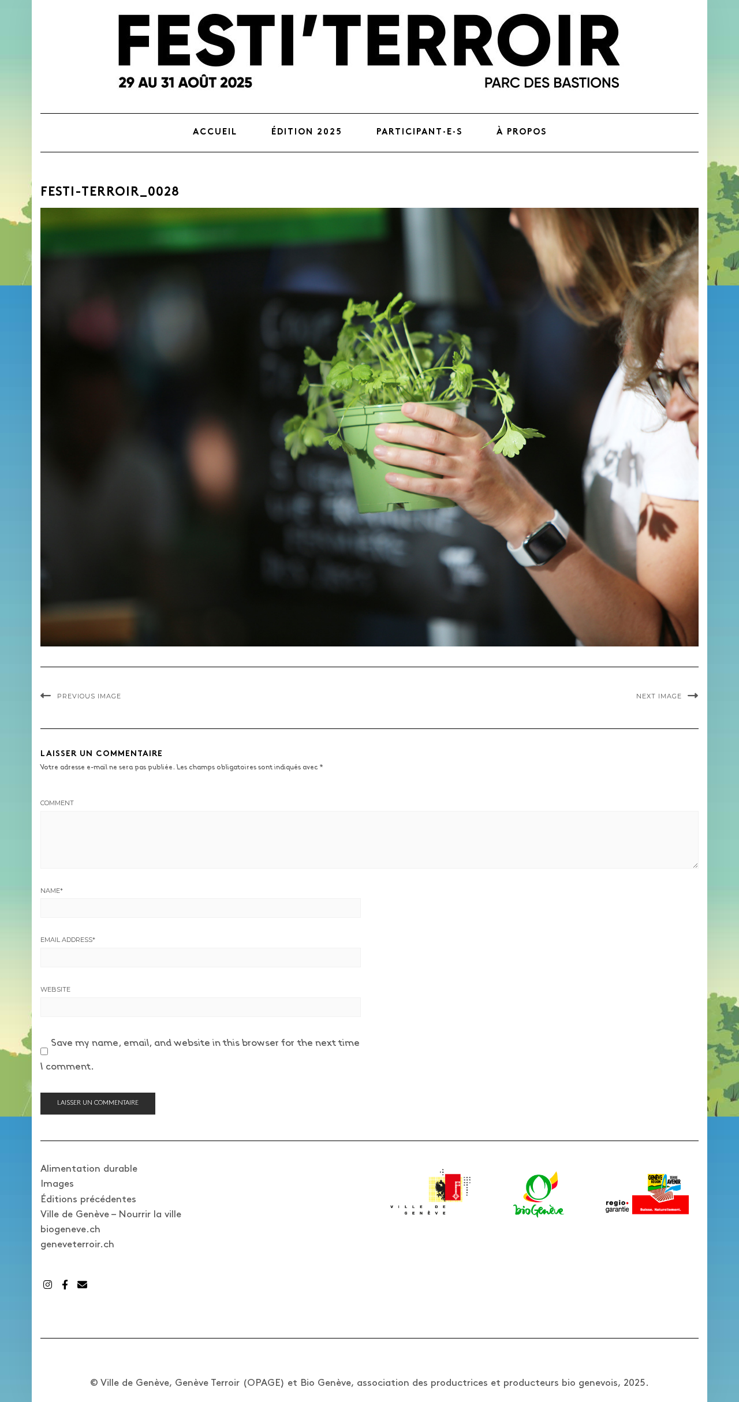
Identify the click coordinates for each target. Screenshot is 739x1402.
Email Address (67, 940)
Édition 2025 (306, 132)
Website (55, 989)
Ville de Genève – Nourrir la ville (110, 1214)
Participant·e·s (419, 132)
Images (57, 1183)
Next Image (659, 696)
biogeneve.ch (70, 1229)
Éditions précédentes (88, 1199)
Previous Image (89, 696)
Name (51, 891)
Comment (57, 803)
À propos (522, 132)
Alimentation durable (88, 1168)
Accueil (215, 132)
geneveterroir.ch (77, 1244)
